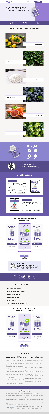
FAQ (32, 1)
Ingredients (24, 1)
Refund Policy (41, 387)
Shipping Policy (35, 387)
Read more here (25, 404)
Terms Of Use (17, 387)
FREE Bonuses (29, 1)
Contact (7, 387)
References (12, 387)
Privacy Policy (29, 387)
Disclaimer (23, 387)
